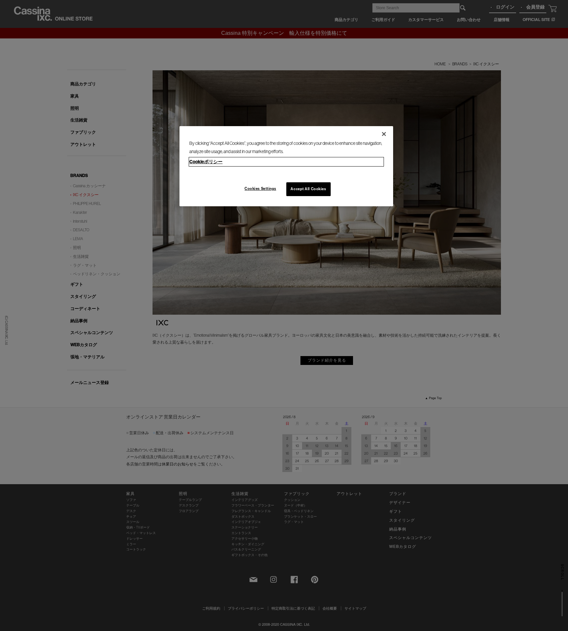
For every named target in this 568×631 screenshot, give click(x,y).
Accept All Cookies (308, 189)
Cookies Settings (260, 188)
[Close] (384, 134)
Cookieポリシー (206, 162)
